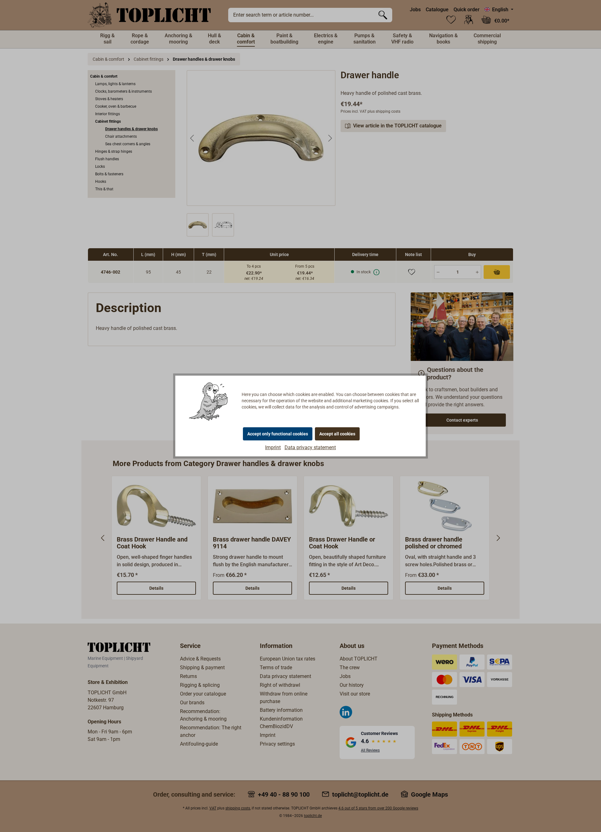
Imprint (273, 447)
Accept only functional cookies (277, 433)
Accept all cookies (337, 433)
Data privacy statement (310, 447)
